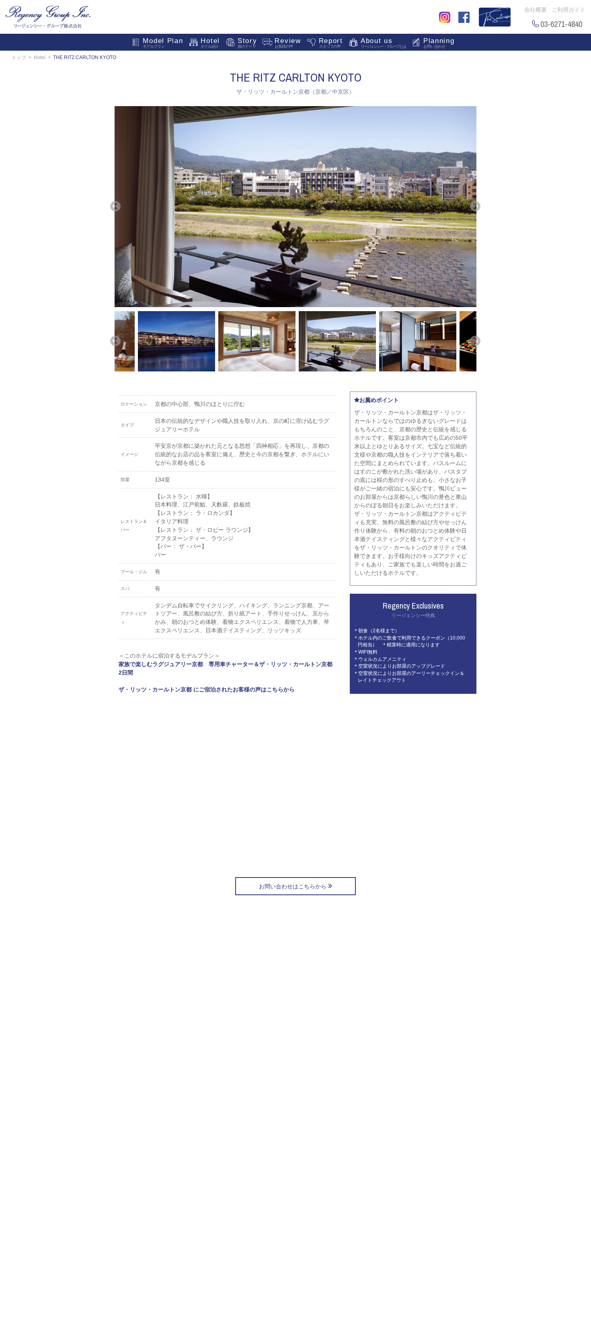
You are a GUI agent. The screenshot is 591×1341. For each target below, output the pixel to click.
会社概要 (535, 9)
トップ (19, 57)
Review (288, 43)
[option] (295, 206)
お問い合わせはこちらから (293, 886)
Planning (439, 43)
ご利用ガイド (568, 9)
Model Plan (163, 43)
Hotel (210, 43)
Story (247, 43)
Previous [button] (115, 207)
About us (383, 43)
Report (331, 43)
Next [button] (475, 207)
